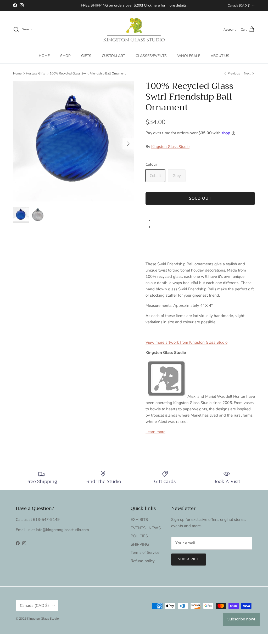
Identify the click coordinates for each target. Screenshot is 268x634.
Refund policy (143, 560)
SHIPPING (140, 544)
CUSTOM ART (113, 55)
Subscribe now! (241, 619)
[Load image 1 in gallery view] (73, 141)
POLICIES (139, 536)
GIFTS (86, 55)
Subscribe (188, 559)
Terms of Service (145, 552)
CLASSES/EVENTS (151, 55)
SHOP (65, 55)
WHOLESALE (188, 55)
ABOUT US (220, 55)
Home (17, 73)
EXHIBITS (139, 519)
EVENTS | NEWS (146, 528)
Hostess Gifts (35, 73)
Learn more (155, 431)
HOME (44, 55)
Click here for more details (165, 5)
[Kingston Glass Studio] (134, 29)
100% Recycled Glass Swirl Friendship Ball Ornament (88, 73)
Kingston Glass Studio (170, 146)
